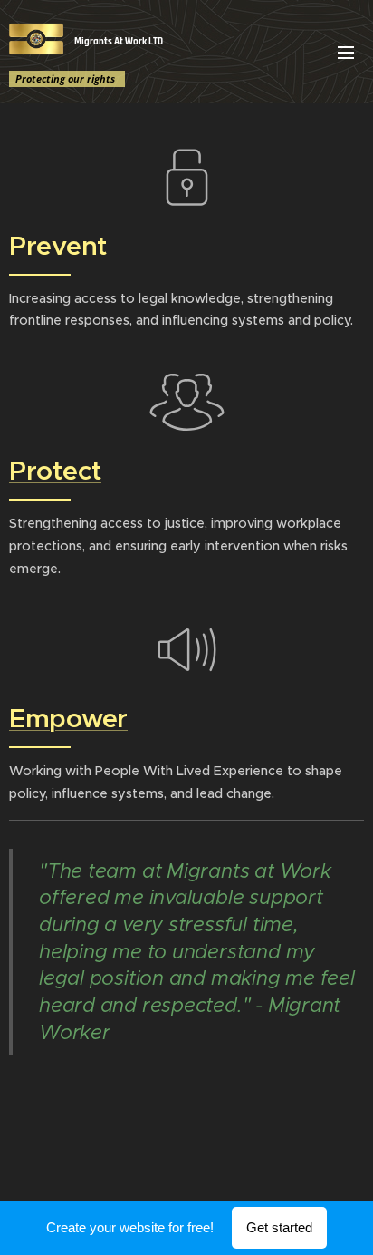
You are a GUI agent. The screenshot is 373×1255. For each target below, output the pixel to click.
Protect (55, 470)
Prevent (58, 245)
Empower (68, 718)
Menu (346, 52)
